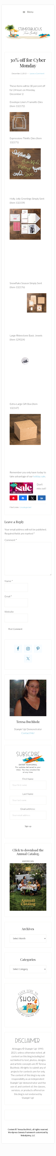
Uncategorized (25, 507)
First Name (27, 778)
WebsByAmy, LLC (28, 1135)
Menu (30, 12)
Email (8, 596)
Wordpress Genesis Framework (21, 1132)
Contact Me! (28, 733)
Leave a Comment (37, 73)
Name (9, 580)
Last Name (28, 793)
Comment (11, 539)
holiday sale (39, 476)
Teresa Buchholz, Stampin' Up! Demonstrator (28, 31)
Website (9, 611)
